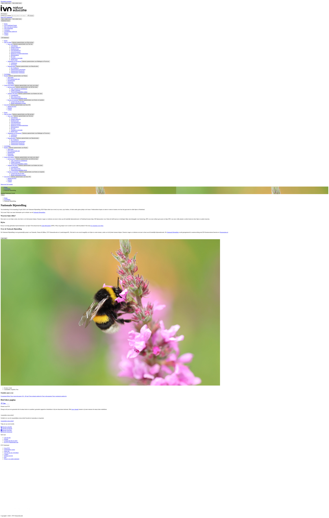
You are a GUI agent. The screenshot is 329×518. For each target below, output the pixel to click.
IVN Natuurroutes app (14, 79)
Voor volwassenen (47, 396)
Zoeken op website (6, 15)
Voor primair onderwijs (35, 396)
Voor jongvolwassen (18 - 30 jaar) (19, 396)
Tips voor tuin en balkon (10, 27)
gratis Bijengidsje (46, 225)
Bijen (8, 396)
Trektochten (11, 83)
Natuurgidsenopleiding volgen (19, 92)
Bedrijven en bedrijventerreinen (19, 53)
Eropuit (6, 439)
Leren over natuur (9, 85)
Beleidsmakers (15, 55)
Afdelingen (14, 63)
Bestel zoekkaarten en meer (18, 103)
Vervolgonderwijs (16, 50)
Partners (10, 108)
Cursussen (7, 30)
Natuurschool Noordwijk (18, 71)
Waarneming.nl (224, 232)
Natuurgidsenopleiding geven (19, 98)
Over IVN (7, 105)
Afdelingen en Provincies (14, 61)
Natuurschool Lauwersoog (18, 69)
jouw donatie (74, 409)
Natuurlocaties (11, 66)
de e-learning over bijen (96, 225)
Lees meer (4, 238)
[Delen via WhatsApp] (7, 403)
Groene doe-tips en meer (17, 101)
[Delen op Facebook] (1, 403)
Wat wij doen (7, 42)
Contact (6, 34)
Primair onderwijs (16, 47)
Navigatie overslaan (6, 1)
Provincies (14, 64)
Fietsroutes (10, 82)
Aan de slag (7, 437)
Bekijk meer (14, 59)
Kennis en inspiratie (13, 100)
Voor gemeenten (8, 28)
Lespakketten (14, 95)
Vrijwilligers (14, 46)
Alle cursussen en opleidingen (19, 89)
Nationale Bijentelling (39, 212)
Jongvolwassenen (15, 52)
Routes (6, 75)
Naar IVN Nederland (6, 17)
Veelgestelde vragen (9, 449)
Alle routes (10, 77)
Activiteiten (7, 74)
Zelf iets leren (11, 87)
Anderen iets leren (12, 93)
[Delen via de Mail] (8, 403)
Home (5, 24)
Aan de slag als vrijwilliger (11, 452)
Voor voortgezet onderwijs (59, 396)
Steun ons (3, 184)
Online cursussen (15, 90)
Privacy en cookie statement (11, 459)
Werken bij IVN (12, 106)
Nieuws (6, 33)
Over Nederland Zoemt (10, 25)
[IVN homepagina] (14, 12)
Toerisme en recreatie (16, 58)
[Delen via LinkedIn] (5, 403)
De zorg (13, 56)
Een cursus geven (15, 96)
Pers (5, 457)
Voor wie (10, 44)
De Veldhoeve (15, 68)
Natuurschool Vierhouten (18, 72)
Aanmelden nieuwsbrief (7, 421)
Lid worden (9, 184)
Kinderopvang (15, 49)
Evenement (4, 396)
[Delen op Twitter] (3, 403)
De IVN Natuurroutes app (11, 442)
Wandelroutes (11, 80)
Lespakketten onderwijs (10, 31)
